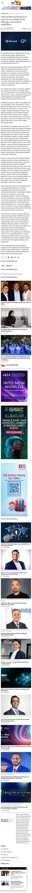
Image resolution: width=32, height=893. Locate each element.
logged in (10, 274)
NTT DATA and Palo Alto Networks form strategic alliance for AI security (15, 720)
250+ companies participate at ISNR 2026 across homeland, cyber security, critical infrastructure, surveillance (15, 358)
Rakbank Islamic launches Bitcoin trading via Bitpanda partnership (14, 634)
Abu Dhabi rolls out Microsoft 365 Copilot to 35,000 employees (14, 330)
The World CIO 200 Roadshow (9, 857)
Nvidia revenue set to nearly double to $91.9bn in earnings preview (15, 662)
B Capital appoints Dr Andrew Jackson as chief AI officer (15, 303)
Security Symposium (6, 852)
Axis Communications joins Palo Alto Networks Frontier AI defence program (14, 807)
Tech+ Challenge (5, 860)
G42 (3, 265)
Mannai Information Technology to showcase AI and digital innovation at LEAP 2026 (15, 777)
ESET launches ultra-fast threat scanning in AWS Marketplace (15, 689)
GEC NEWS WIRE (9, 28)
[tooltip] (2, 257)
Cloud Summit (4, 849)
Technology (5, 13)
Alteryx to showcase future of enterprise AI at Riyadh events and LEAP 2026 (14, 573)
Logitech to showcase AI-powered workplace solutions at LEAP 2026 (14, 603)
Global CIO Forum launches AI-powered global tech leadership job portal (15, 544)
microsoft (9, 265)
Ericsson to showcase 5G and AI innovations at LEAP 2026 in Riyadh (16, 747)
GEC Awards (4, 854)
